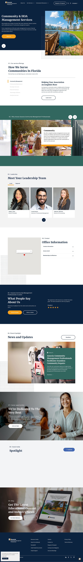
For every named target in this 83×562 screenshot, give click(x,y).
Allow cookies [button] (5, 558)
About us (9, 36)
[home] (11, 3)
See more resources (31, 517)
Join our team (15, 426)
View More (68, 337)
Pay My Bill (33, 545)
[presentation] (70, 117)
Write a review (30, 312)
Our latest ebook (14, 517)
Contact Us (50, 542)
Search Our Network (35, 542)
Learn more (48, 97)
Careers (49, 539)
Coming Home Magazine (53, 547)
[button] (30, 3)
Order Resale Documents (36, 547)
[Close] (31, 251)
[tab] (25, 81)
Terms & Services (68, 542)
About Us (23, 3)
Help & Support (34, 550)
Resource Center (34, 539)
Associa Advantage (52, 550)
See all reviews (15, 312)
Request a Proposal (60, 3)
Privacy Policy (68, 539)
